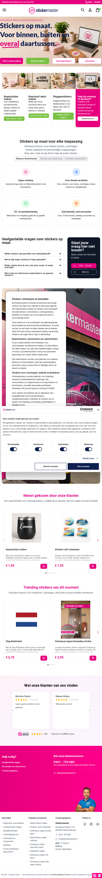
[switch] (38, 449)
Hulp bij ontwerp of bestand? (87, 98)
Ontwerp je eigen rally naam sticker (39, 863)
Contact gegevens (10, 771)
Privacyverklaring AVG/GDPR (10, 850)
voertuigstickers (46, 312)
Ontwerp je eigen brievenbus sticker (73, 641)
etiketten (16, 315)
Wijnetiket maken (37, 851)
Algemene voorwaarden (13, 823)
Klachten (7, 845)
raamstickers (20, 312)
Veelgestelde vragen (11, 762)
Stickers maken (38, 61)
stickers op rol (29, 315)
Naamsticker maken (11, 98)
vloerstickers (32, 312)
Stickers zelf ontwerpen (67, 549)
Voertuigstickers (63, 61)
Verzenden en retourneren (14, 766)
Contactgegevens (11, 834)
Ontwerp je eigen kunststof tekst (37, 845)
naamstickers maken (25, 309)
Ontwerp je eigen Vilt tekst (39, 856)
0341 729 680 (64, 834)
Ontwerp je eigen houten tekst (40, 832)
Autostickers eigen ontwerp (38, 839)
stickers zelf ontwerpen (47, 309)
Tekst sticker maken (11, 61)
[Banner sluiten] (98, 410)
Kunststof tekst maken (37, 98)
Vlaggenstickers (62, 96)
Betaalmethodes (10, 831)
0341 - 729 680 (94, 2)
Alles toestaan (83, 466)
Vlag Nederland (14, 641)
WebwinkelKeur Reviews (61, 875)
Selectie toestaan (50, 466)
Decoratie (89, 61)
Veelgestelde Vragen (12, 827)
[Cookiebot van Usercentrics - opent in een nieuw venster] (82, 410)
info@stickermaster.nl (66, 773)
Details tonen (88, 458)
